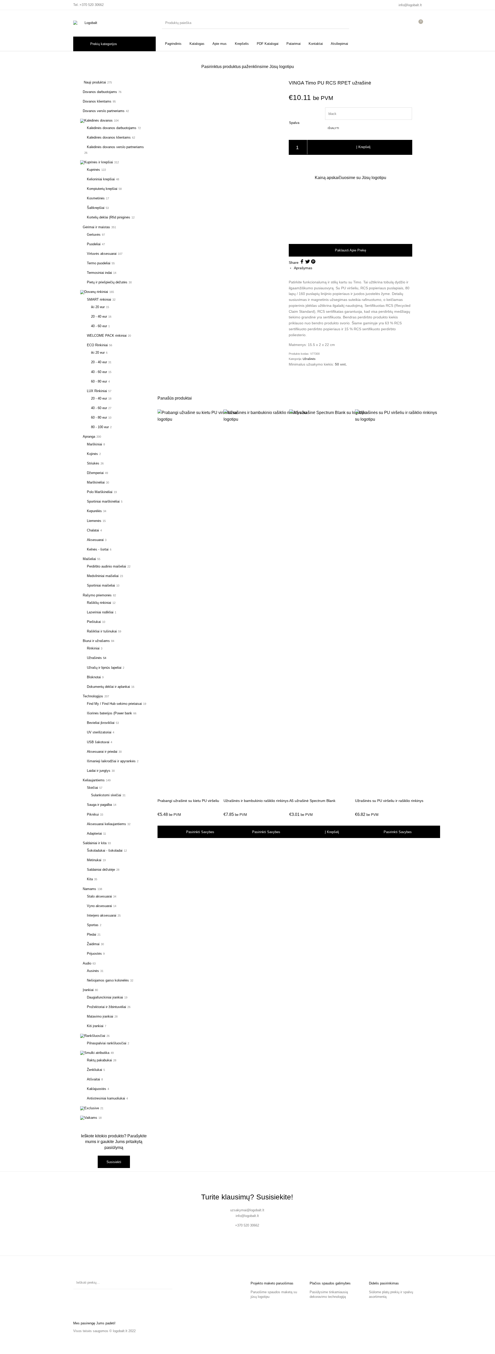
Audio (87, 963)
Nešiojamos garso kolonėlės (108, 980)
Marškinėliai (96, 482)
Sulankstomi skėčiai (106, 795)
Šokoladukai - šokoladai (104, 850)
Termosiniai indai (99, 273)
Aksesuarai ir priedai (102, 752)
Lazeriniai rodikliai (100, 612)
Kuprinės (93, 170)
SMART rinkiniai (99, 299)
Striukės (93, 463)
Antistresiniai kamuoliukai (106, 1098)
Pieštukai (94, 622)
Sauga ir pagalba (99, 805)
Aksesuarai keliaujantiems (106, 824)
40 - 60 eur (99, 326)
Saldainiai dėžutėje (101, 869)
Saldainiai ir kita (94, 843)
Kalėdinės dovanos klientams (109, 137)
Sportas (92, 925)
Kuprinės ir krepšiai (98, 162)
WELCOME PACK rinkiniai (107, 335)
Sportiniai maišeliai (101, 585)
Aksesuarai (95, 540)
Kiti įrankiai (95, 1026)
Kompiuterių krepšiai (102, 189)
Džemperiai (95, 473)
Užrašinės (94, 658)
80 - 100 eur (100, 427)
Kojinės (92, 454)
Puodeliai (94, 244)
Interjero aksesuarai (101, 915)
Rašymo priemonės (97, 595)
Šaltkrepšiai (95, 208)
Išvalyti (333, 128)
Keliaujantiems (94, 780)
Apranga (89, 436)
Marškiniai (94, 444)
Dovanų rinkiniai (96, 292)
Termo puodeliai (98, 263)
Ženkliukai (94, 1070)
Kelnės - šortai (98, 549)
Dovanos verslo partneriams (104, 111)
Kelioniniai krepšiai (101, 179)
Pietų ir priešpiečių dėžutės (107, 282)
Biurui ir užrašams (96, 641)
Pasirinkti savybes (200, 832)
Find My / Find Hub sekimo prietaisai (114, 704)
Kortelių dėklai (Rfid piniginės (108, 217)
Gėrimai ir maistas (96, 227)
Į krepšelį (363, 147)
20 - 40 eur (99, 316)
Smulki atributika (96, 1053)
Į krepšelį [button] (332, 832)
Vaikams (90, 1118)
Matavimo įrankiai (100, 1016)
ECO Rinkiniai (97, 345)
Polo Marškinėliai (99, 492)
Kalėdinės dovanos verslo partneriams (115, 147)
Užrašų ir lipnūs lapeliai (104, 668)
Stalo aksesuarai (99, 896)
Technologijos (93, 696)
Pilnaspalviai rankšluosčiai (106, 1043)
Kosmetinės (96, 198)
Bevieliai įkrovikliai (100, 723)
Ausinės (93, 971)
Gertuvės (94, 234)
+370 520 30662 (92, 5)
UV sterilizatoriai (99, 732)
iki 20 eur (98, 307)
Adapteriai (94, 833)
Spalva (294, 123)
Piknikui (93, 814)
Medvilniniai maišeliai (103, 576)
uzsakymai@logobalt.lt (247, 1210)
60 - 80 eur (99, 381)
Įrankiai (88, 990)
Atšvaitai (93, 1079)
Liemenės (94, 521)
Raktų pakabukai (99, 1060)
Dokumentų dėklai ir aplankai (108, 687)
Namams (89, 889)
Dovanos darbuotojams (100, 92)
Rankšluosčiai (94, 1036)
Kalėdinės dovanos (98, 120)
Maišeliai (89, 559)
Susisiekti (113, 1162)
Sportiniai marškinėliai (103, 501)
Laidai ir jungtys (98, 771)
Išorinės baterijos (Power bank (109, 713)
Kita (90, 879)
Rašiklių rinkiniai (99, 603)
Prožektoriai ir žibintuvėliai (106, 1007)
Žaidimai (93, 944)
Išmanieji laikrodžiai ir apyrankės (111, 761)
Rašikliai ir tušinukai (102, 631)
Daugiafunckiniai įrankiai (105, 997)
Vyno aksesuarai (99, 906)
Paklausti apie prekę (350, 250)
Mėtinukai (94, 860)
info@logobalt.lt (410, 5)
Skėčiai (92, 788)
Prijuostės (94, 953)
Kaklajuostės (96, 1089)
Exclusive (91, 1108)
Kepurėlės (94, 511)
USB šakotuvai (98, 742)
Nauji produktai (94, 82)
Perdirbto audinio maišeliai (106, 566)
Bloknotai (94, 677)
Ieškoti (165, 1282)
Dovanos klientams (97, 101)
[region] (350, 212)
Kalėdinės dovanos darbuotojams (111, 128)
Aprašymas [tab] (303, 268)
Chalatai (93, 530)
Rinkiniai (93, 648)
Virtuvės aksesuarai (102, 254)
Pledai (91, 934)
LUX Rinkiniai (97, 391)
